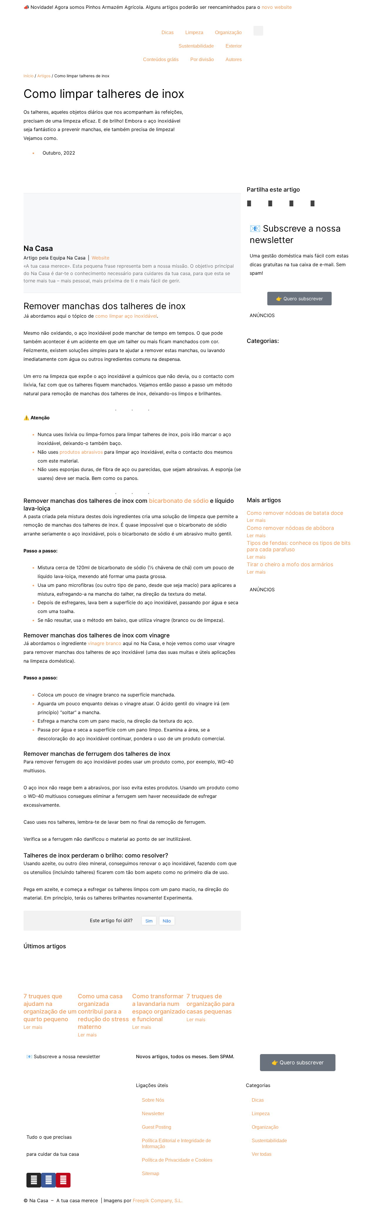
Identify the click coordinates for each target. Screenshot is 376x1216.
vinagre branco (104, 643)
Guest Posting (156, 1127)
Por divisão (202, 59)
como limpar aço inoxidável (126, 316)
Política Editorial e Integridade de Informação (176, 1143)
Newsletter (153, 1113)
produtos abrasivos (81, 452)
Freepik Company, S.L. (157, 1200)
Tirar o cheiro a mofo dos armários (290, 564)
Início (28, 75)
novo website (277, 7)
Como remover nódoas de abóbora (290, 528)
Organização (228, 32)
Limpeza (194, 32)
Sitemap (150, 1173)
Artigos (44, 75)
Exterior (234, 45)
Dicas (168, 32)
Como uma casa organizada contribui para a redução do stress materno (103, 1011)
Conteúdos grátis (161, 59)
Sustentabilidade (196, 45)
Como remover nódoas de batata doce (295, 513)
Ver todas (261, 1154)
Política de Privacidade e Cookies (177, 1160)
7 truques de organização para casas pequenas (210, 1004)
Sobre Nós (153, 1100)
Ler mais (33, 1027)
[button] (258, 31)
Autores (234, 59)
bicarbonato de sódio (179, 500)
